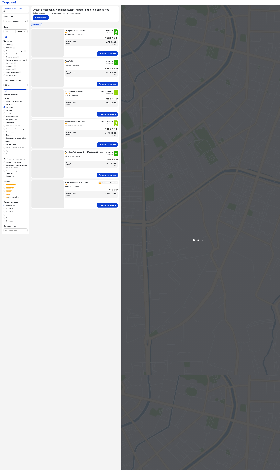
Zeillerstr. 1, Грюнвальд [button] (71, 95)
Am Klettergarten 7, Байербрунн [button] (74, 35)
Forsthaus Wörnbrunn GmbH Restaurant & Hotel (84, 152)
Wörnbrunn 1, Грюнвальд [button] (72, 156)
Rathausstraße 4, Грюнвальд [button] (73, 126)
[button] (15, 9)
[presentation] (16, 21)
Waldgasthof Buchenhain (75, 31)
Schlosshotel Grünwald (74, 91)
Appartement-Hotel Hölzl (75, 122)
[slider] (6, 37)
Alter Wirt (69, 61)
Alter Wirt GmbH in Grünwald (76, 182)
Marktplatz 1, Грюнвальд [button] (72, 65)
